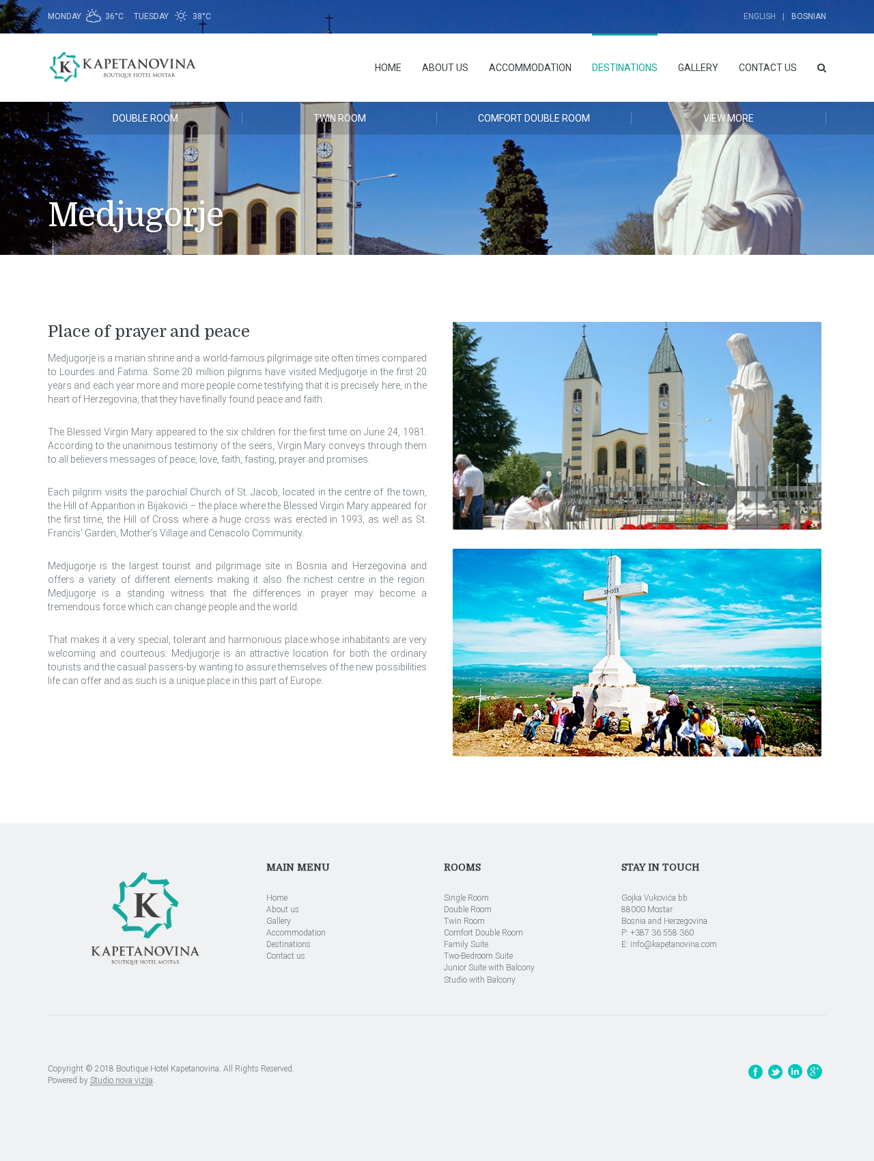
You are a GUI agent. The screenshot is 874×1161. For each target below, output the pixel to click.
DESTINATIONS (625, 67)
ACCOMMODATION (530, 67)
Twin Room (464, 921)
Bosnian (808, 16)
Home (276, 898)
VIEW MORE (728, 118)
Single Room (466, 898)
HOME (388, 67)
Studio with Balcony (480, 980)
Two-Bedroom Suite (478, 956)
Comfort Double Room (483, 933)
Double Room (145, 118)
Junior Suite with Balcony (489, 967)
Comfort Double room (534, 118)
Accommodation (296, 933)
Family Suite (466, 944)
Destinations (288, 944)
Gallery (698, 67)
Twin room (339, 118)
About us (282, 909)
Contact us (768, 67)
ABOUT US (445, 67)
